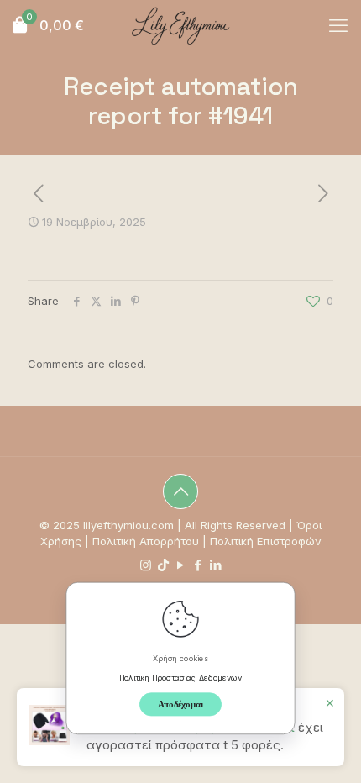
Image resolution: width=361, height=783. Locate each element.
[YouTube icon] (181, 565)
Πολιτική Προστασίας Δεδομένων (181, 676)
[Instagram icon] (145, 565)
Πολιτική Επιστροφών (266, 541)
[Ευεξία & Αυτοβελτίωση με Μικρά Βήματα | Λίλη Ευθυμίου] (180, 25)
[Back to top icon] (180, 491)
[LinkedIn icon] (216, 565)
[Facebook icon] (198, 565)
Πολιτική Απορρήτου (145, 541)
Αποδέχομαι (181, 703)
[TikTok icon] (163, 565)
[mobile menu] (338, 25)
